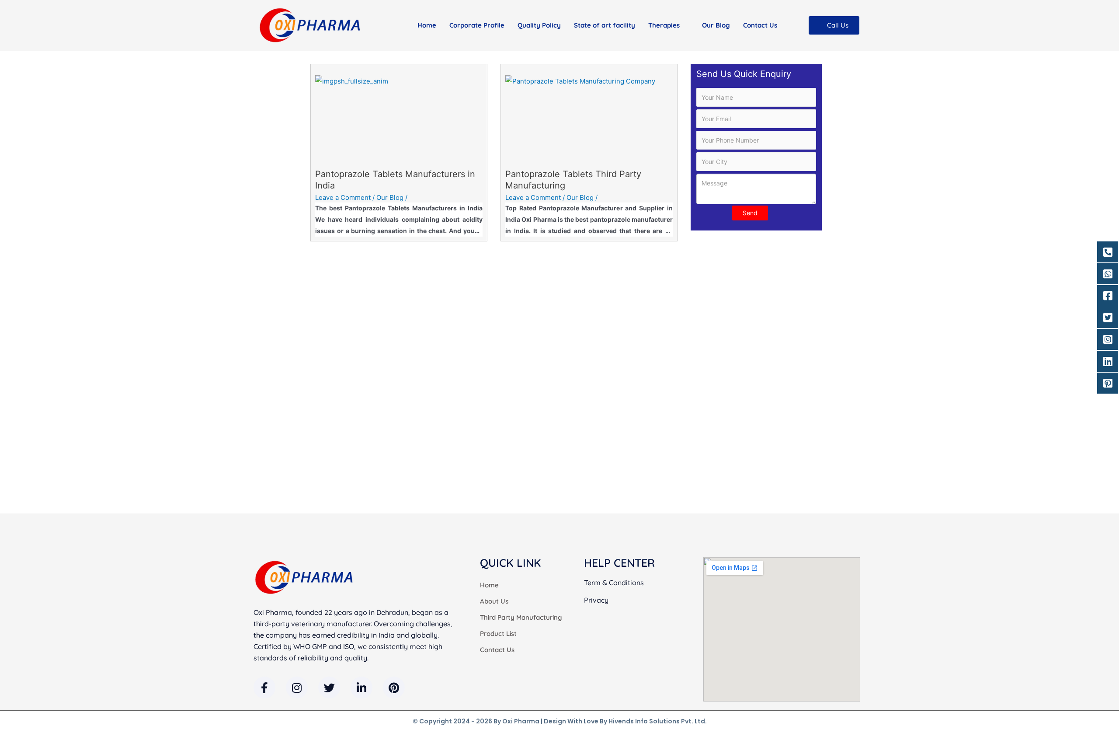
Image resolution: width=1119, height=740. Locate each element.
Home (426, 25)
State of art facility (604, 25)
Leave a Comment (343, 197)
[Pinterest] (394, 687)
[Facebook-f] (264, 687)
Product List (498, 633)
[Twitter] (329, 687)
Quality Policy (539, 25)
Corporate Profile (476, 25)
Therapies (664, 25)
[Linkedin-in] (361, 687)
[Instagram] (297, 687)
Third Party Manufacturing (521, 617)
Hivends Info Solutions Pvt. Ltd (656, 721)
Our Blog (716, 25)
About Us (494, 601)
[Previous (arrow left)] (15, 257)
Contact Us (760, 25)
